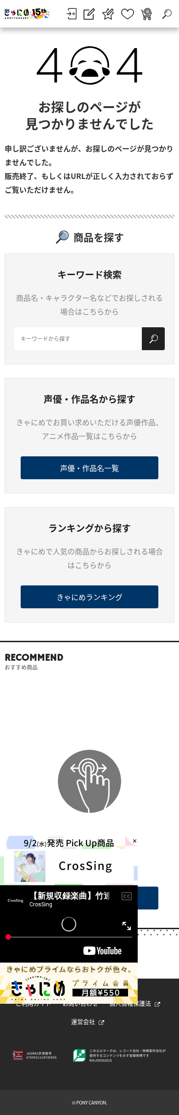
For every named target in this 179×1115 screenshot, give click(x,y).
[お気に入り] (127, 14)
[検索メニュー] (166, 14)
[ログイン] (71, 13)
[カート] (146, 14)
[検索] (153, 338)
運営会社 (83, 1021)
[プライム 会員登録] (108, 14)
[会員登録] (89, 14)
